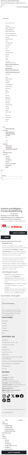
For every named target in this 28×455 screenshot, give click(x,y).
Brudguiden (8, 165)
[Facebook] (22, 396)
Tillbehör (5, 144)
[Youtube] (17, 396)
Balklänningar (10, 23)
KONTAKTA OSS (8, 337)
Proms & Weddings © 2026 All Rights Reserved (14, 409)
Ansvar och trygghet (11, 163)
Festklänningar (8, 427)
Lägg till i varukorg (19, 233)
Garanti (7, 161)
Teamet (8, 156)
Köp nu (6, 237)
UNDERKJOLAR (11, 149)
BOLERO (9, 147)
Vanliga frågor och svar (11, 445)
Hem (3, 422)
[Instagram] (4, 396)
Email (16, 241)
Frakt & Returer (9, 449)
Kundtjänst (7, 447)
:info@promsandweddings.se (11, 390)
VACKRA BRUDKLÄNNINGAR (11, 62)
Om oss (5, 154)
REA (4, 151)
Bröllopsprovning (7, 152)
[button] (14, 172)
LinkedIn (8, 241)
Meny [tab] (6, 420)
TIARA (8, 135)
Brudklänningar (8, 425)
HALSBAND (10, 132)
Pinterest (13, 241)
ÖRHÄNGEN (10, 134)
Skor (4, 127)
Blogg (7, 167)
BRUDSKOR (10, 129)
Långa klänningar (9, 429)
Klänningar (6, 18)
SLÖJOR (9, 146)
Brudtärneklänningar (10, 431)
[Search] (23, 178)
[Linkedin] (8, 400)
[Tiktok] (8, 396)
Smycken (5, 130)
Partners (8, 158)
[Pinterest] (4, 400)
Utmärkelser (9, 160)
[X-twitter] (13, 396)
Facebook (3, 241)
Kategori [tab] (20, 420)
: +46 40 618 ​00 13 (7, 388)
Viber (20, 241)
